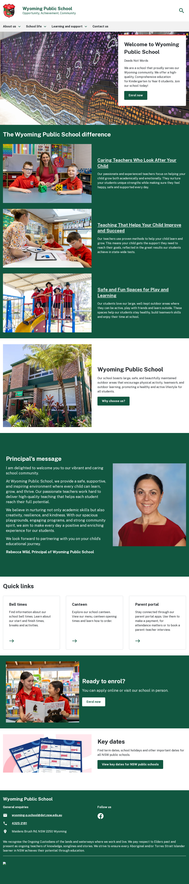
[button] (11, 26)
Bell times (18, 604)
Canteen (79, 604)
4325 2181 (19, 823)
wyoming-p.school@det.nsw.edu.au (37, 815)
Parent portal (147, 604)
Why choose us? (113, 401)
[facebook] (100, 818)
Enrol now (136, 95)
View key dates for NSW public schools (130, 764)
